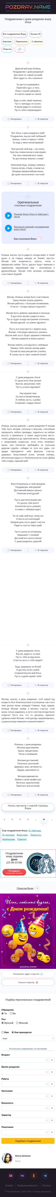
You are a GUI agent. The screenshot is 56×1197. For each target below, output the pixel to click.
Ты (5, 1013)
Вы (14, 1013)
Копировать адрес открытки (26, 974)
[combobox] (28, 1038)
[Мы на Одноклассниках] (34, 1176)
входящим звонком (14, 872)
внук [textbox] (5, 1038)
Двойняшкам (8, 839)
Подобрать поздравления (28, 1141)
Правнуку (22, 839)
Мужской (8, 1023)
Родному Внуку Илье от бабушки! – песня (31, 215)
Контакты (46, 1185)
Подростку (35, 835)
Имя (6, 1032)
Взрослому (22, 835)
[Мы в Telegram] (45, 1176)
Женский (23, 1023)
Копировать (16, 119)
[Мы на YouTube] (11, 1176)
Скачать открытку (26, 982)
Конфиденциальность (27, 1185)
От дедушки (8, 835)
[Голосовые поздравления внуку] (20, 49)
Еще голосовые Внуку (25, 238)
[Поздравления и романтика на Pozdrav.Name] (28, 7)
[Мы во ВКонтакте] (22, 1176)
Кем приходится (23, 1032)
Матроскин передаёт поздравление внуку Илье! (31, 228)
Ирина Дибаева (23, 1155)
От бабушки (35, 830)
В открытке (43, 119)
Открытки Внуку (25, 888)
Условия (9, 1185)
